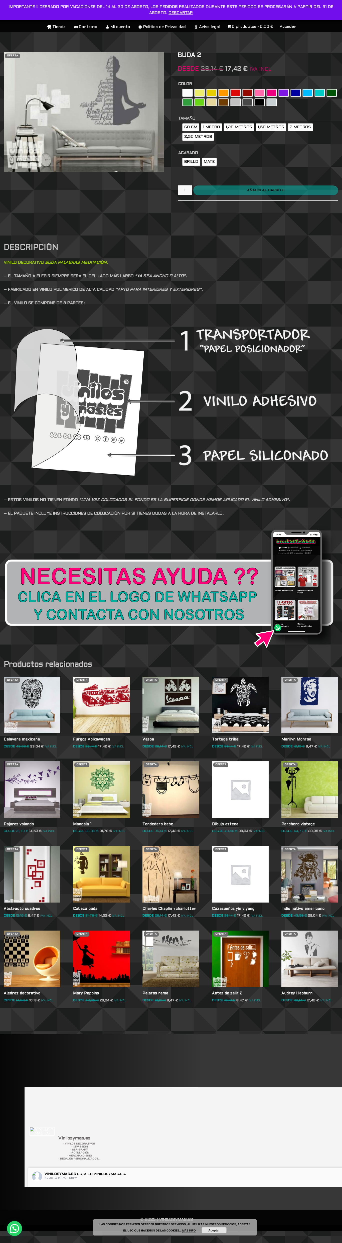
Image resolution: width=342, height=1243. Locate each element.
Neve (9, 1237)
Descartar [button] (180, 13)
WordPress (76, 1237)
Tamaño (187, 118)
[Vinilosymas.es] (42, 1131)
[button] (14, 1228)
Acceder (288, 27)
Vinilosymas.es (60, 1174)
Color (185, 84)
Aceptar (214, 1230)
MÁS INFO (189, 1230)
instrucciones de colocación (86, 513)
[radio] (188, 93)
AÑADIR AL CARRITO (265, 190)
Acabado (188, 153)
